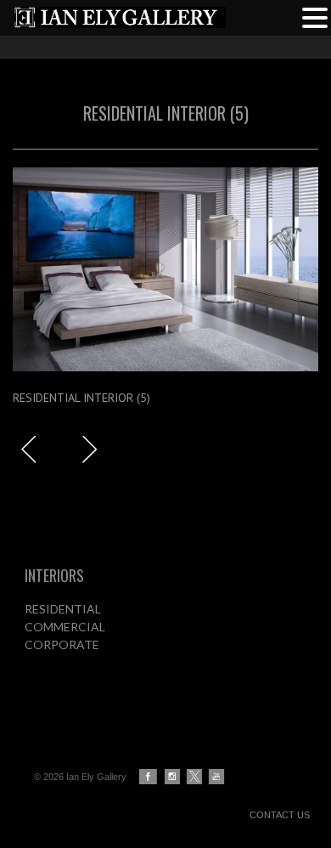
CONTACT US (280, 815)
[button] (315, 16)
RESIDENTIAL (63, 609)
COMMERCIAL (65, 626)
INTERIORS (54, 575)
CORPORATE (62, 644)
